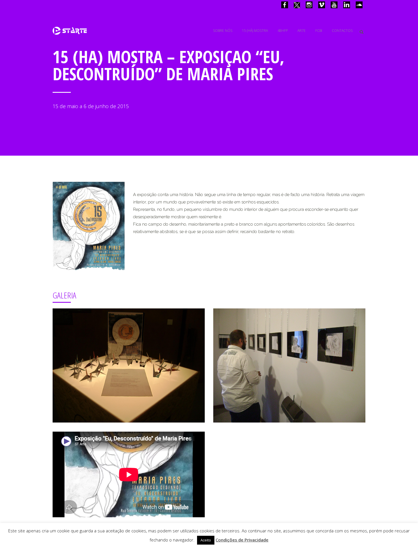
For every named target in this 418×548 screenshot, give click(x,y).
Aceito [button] (205, 540)
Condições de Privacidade (242, 540)
